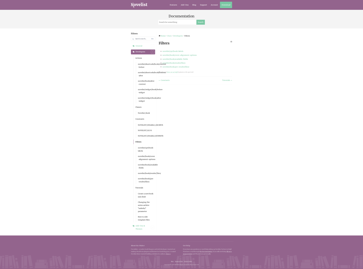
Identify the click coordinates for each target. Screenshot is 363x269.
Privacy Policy (188, 261)
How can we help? (172, 72)
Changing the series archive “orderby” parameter (144, 206)
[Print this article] (231, 41)
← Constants (164, 80)
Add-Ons (185, 5)
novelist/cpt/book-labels (146, 149)
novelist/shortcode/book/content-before (146, 65)
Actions (138, 58)
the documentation (206, 251)
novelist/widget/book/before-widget (146, 91)
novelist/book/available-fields (146, 166)
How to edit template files (144, 218)
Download (226, 5)
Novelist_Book (144, 113)
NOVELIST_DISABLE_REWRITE (146, 136)
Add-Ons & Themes (140, 227)
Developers (140, 52)
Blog (194, 5)
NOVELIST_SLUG (145, 130)
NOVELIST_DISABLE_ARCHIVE (146, 125)
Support (203, 5)
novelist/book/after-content (146, 82)
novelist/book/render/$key (146, 173)
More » (168, 254)
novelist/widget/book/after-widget (146, 99)
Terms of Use (179, 261)
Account (214, 5)
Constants (139, 119)
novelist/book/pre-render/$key (145, 180)
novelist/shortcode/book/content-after (146, 74)
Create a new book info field (145, 195)
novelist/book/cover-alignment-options (146, 157)
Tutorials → (227, 80)
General (139, 46)
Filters (138, 142)
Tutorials (139, 188)
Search (200, 22)
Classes (138, 107)
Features (173, 5)
